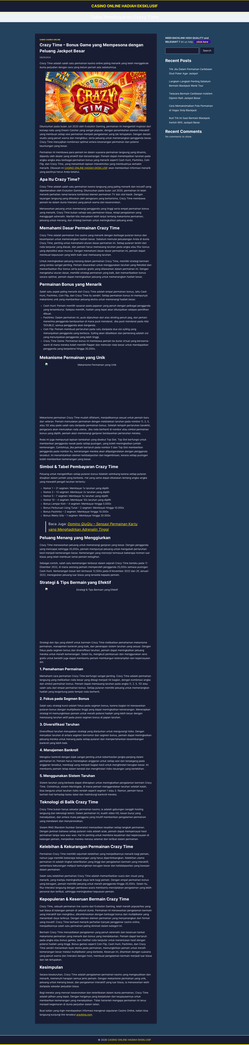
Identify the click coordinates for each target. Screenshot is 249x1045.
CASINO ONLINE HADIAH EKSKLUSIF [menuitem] (86, 168)
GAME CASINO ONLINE (50, 40)
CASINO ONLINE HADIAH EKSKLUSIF (129, 1039)
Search (207, 50)
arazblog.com (84, 1014)
